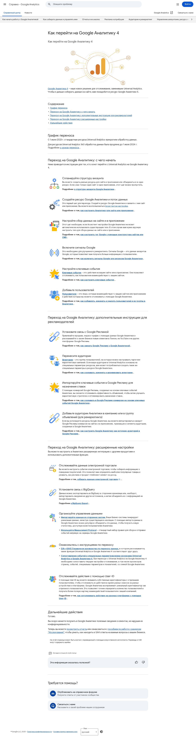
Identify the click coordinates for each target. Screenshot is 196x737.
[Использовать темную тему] (101, 731)
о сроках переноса (69, 147)
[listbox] (89, 731)
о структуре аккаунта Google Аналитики (94, 189)
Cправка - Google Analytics (24, 4)
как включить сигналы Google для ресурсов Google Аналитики (111, 258)
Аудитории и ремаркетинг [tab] (140, 19)
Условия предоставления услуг (65, 732)
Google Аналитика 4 (58, 88)
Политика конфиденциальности (39, 732)
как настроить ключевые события (97, 280)
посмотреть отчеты (77, 629)
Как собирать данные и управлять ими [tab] (60, 19)
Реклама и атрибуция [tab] (114, 19)
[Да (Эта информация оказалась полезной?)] (136, 662)
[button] (5, 4)
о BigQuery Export (79, 503)
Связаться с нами (185, 13)
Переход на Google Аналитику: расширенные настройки (78, 119)
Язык (85, 728)
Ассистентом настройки (116, 206)
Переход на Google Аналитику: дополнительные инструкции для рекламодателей (91, 115)
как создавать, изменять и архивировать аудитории (106, 372)
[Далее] (190, 19)
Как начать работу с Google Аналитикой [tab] (20, 19)
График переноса (58, 108)
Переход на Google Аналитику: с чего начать (72, 111)
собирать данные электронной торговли (97, 479)
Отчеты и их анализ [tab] (91, 19)
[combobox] (97, 4)
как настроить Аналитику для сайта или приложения (106, 210)
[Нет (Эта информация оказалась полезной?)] (143, 662)
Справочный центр (12, 13)
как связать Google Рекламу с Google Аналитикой (105, 346)
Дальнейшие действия (61, 123)
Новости (28, 13)
